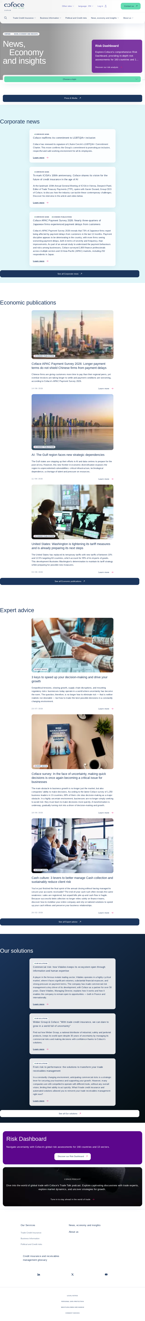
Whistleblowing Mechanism (72, 1307)
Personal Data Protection (72, 1301)
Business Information (30, 1238)
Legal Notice (72, 1295)
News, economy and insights (85, 1225)
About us (74, 1232)
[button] (6, 18)
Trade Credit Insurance (31, 1233)
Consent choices (72, 1313)
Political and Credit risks (31, 1244)
